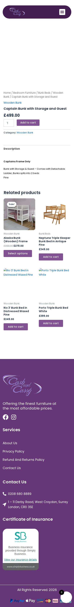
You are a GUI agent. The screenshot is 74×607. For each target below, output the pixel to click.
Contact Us (12, 468)
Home (7, 93)
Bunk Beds (44, 93)
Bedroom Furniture (24, 93)
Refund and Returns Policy (23, 459)
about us (10, 443)
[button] (62, 12)
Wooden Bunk (13, 103)
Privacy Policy (13, 451)
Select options (18, 253)
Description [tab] (12, 149)
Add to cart (28, 122)
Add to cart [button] (51, 257)
